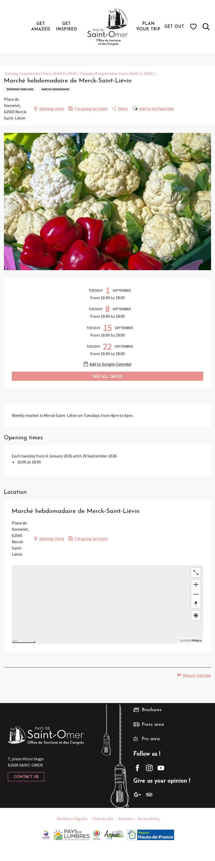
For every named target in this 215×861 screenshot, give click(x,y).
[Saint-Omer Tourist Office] (107, 27)
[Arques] (114, 834)
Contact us (26, 777)
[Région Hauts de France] (150, 834)
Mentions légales (72, 818)
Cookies (126, 818)
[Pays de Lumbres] (71, 834)
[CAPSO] (46, 834)
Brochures (152, 710)
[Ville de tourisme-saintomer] (97, 834)
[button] (206, 26)
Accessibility (149, 818)
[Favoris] (194, 26)
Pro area (151, 739)
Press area (153, 724)
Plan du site (103, 818)
